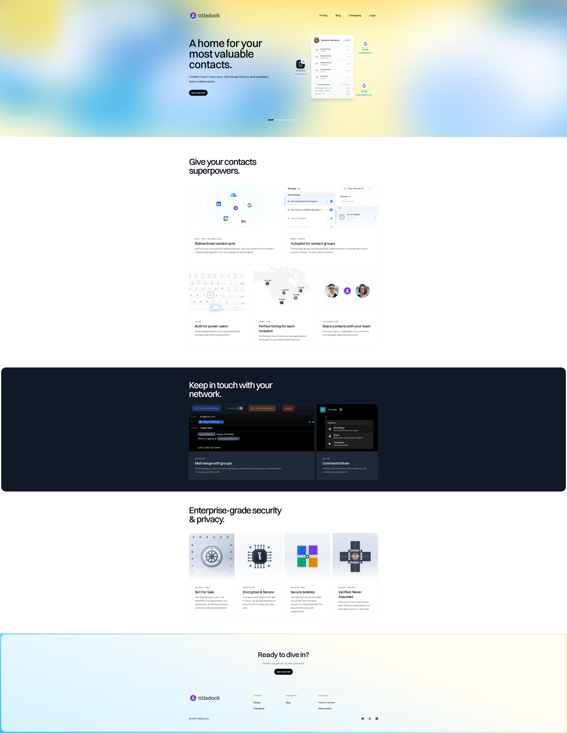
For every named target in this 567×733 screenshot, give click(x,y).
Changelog (355, 15)
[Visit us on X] (370, 718)
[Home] (204, 15)
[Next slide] (382, 76)
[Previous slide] (185, 76)
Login (372, 15)
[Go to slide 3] (294, 120)
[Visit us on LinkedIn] (377, 718)
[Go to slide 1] (272, 120)
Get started (198, 89)
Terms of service (326, 702)
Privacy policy (325, 708)
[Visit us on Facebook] (362, 718)
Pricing (323, 15)
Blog (338, 15)
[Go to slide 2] (283, 120)
